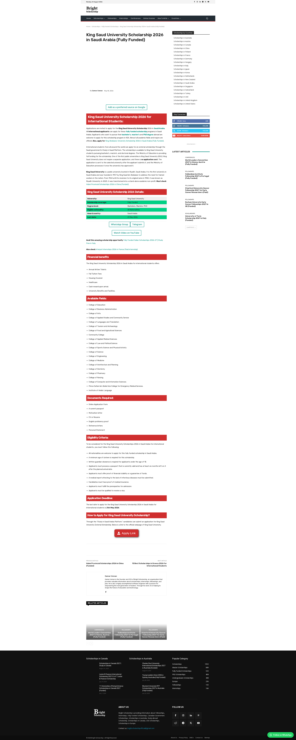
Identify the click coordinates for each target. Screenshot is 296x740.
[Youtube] (208, 1)
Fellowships (126, 630)
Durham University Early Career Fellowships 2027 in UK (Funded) (196, 204)
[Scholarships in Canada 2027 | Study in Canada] (91, 666)
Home (88, 27)
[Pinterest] (113, 98)
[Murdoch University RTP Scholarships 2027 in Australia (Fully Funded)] (134, 689)
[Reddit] (175, 723)
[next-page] (91, 643)
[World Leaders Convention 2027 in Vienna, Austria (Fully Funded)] (99, 624)
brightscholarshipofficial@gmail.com (140, 728)
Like (206, 121)
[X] (205, 1)
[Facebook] (194, 1)
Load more (190, 227)
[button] (207, 18)
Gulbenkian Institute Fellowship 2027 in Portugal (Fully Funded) (126, 635)
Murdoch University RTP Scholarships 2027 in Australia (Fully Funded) (153, 688)
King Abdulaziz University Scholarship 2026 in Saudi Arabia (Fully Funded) (134, 141)
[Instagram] (197, 1)
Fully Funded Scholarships (110, 27)
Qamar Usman (97, 90)
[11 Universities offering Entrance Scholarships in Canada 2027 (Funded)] (91, 689)
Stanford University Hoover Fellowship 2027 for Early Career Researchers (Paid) (154, 635)
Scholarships (96, 27)
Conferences (99, 630)
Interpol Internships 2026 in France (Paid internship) (117, 249)
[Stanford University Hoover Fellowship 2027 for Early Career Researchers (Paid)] (153, 624)
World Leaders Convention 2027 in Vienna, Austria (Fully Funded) (99, 635)
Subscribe (204, 135)
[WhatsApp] (119, 98)
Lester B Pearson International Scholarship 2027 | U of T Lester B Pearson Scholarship (110, 676)
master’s (136, 135)
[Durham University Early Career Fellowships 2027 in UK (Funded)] (177, 203)
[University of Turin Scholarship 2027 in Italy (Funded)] (177, 217)
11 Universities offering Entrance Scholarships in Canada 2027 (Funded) (111, 688)
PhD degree (148, 135)
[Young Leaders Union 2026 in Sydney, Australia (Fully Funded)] (134, 678)
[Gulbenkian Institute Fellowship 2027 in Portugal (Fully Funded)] (126, 624)
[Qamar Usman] (88, 90)
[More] (124, 98)
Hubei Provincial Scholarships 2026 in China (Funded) (107, 184)
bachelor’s (126, 135)
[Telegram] (202, 1)
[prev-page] (87, 643)
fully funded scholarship (136, 131)
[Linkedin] (200, 1)
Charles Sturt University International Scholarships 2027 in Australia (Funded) (153, 665)
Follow (205, 126)
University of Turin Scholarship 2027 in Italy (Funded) (195, 218)
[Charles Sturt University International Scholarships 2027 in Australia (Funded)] (134, 666)
